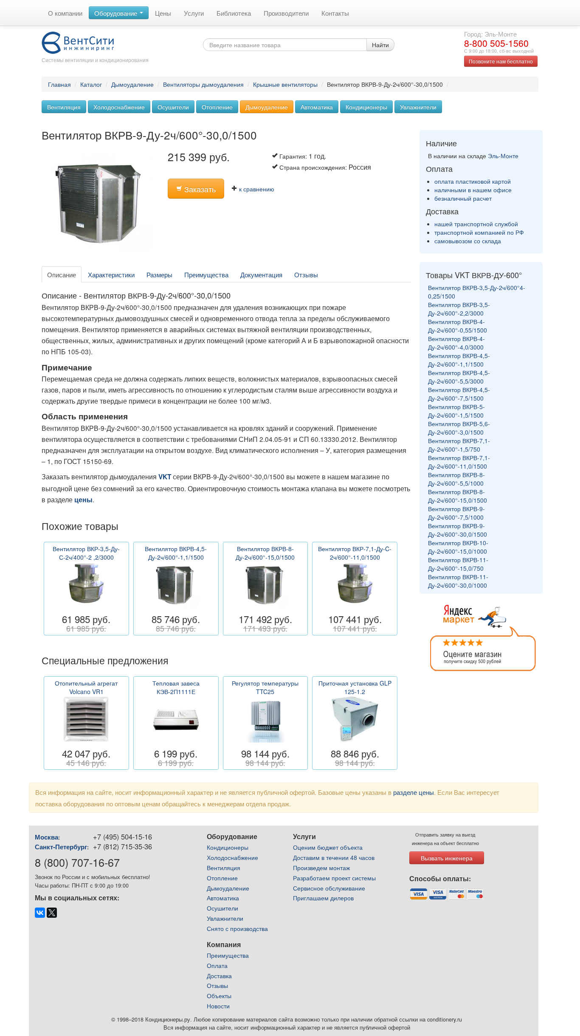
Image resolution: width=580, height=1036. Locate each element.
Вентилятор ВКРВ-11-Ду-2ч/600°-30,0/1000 (458, 580)
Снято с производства (237, 928)
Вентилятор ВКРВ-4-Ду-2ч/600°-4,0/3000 (456, 342)
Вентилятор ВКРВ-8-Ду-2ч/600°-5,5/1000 (456, 478)
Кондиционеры (366, 106)
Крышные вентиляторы (285, 84)
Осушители (173, 106)
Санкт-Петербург (61, 846)
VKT (164, 476)
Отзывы (306, 274)
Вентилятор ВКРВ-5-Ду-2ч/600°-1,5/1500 (456, 410)
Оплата (217, 965)
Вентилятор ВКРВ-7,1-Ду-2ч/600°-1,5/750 (459, 444)
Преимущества (206, 274)
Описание (61, 274)
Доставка (219, 975)
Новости (218, 1006)
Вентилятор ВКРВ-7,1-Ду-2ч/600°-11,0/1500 (459, 461)
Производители (286, 12)
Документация (261, 274)
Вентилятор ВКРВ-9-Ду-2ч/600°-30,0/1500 (457, 529)
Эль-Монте (503, 155)
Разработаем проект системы (334, 878)
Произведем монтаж (321, 867)
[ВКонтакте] (40, 913)
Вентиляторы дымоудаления (203, 84)
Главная (59, 84)
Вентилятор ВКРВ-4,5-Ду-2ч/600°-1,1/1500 (459, 359)
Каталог (91, 84)
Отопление (217, 106)
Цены (163, 12)
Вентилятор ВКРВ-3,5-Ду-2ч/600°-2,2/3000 (459, 308)
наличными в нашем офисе (473, 189)
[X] (52, 913)
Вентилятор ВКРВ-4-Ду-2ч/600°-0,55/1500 (457, 325)
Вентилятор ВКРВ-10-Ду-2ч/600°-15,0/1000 (458, 546)
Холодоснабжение (119, 106)
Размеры (159, 274)
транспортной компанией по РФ (479, 232)
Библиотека (234, 12)
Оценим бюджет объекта (328, 847)
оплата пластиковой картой (472, 181)
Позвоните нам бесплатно (501, 61)
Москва (46, 837)
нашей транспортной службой (476, 223)
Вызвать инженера (447, 858)
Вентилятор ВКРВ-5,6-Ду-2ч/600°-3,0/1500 (459, 427)
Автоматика (317, 106)
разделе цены (413, 792)
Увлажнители (418, 106)
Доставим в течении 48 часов (333, 857)
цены (83, 499)
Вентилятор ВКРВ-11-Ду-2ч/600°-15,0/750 (458, 563)
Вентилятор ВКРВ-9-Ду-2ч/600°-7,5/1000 (456, 512)
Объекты (219, 995)
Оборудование (116, 12)
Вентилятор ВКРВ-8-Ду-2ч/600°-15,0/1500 (457, 495)
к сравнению (255, 189)
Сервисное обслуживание (329, 888)
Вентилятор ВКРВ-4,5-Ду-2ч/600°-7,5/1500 (459, 393)
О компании (65, 12)
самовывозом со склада (467, 240)
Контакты (335, 12)
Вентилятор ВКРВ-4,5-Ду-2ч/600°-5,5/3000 (459, 376)
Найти (380, 44)
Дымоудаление (132, 84)
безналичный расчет (463, 198)
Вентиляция (64, 106)
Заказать (199, 189)
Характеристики (111, 274)
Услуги (194, 12)
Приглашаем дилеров (323, 898)
